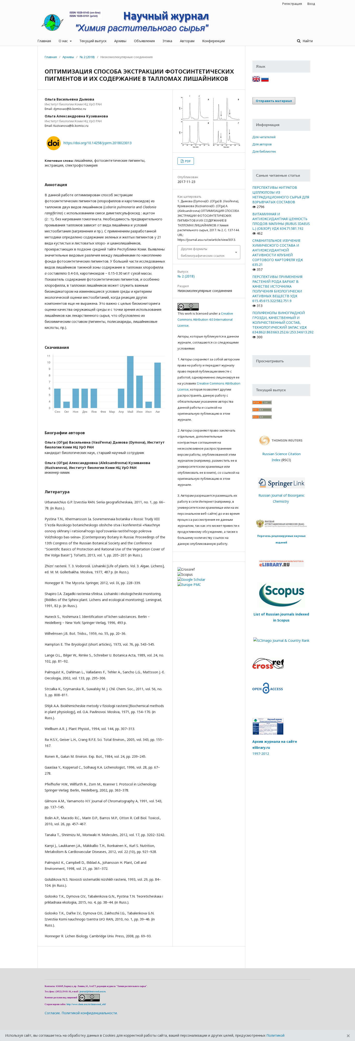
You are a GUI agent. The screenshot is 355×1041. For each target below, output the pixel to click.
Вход (311, 3)
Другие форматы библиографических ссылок (203, 252)
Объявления (144, 41)
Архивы (120, 41)
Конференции (213, 41)
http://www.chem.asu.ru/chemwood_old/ (86, 1004)
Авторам (187, 41)
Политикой (275, 1035)
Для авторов (262, 144)
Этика (167, 41)
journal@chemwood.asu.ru (92, 991)
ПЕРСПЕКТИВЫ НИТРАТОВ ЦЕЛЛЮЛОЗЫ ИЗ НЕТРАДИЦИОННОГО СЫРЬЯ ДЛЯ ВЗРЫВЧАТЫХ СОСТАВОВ (280, 194)
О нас (64, 41)
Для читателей (264, 137)
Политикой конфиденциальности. (90, 1013)
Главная (44, 41)
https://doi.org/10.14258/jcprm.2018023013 (98, 143)
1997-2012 (260, 753)
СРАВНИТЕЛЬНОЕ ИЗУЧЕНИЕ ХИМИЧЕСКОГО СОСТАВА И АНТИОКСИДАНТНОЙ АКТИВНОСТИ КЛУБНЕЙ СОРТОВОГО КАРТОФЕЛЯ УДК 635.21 (277, 252)
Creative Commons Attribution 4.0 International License (205, 319)
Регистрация (292, 3)
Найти (307, 41)
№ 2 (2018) (87, 57)
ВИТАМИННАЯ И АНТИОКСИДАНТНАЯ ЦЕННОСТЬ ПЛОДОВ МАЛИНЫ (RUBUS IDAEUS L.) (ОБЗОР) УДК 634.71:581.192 (281, 221)
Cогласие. (53, 1013)
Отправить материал (274, 101)
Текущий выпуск (92, 41)
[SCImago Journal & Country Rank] (281, 640)
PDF (187, 161)
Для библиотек (264, 151)
